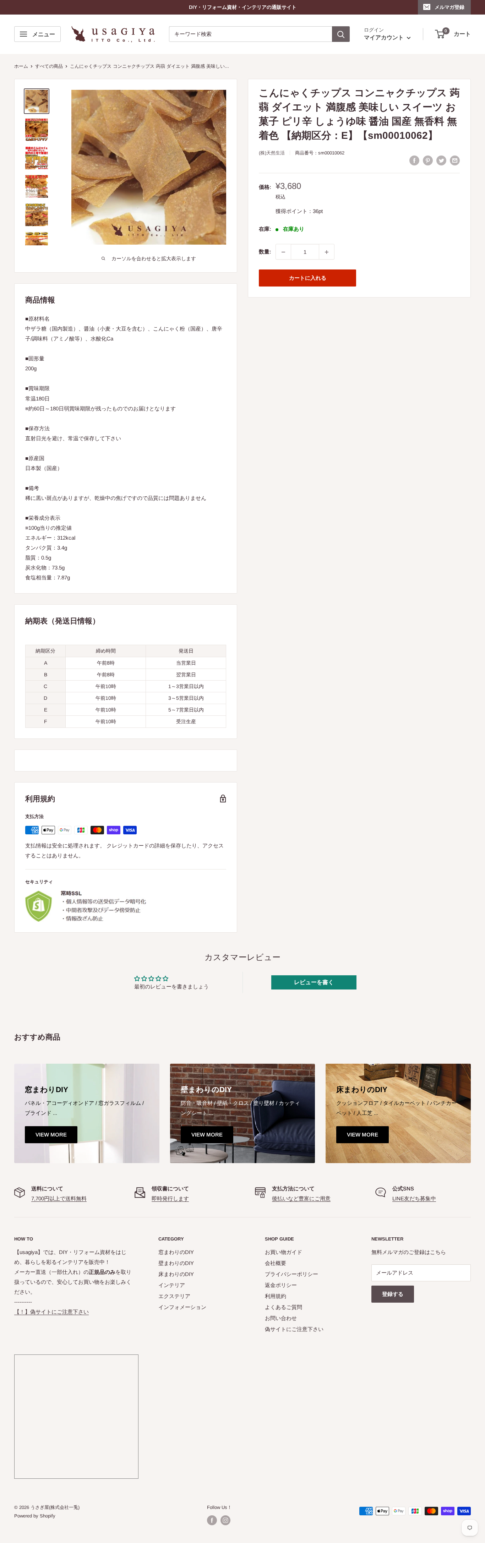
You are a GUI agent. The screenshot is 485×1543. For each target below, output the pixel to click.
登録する (392, 1294)
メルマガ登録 (449, 7)
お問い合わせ (281, 1318)
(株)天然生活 (272, 153)
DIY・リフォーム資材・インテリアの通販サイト (242, 7)
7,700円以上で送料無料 (59, 1198)
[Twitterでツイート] (441, 160)
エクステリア (174, 1296)
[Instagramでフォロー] (225, 1520)
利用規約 (275, 1296)
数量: (265, 252)
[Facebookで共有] (414, 160)
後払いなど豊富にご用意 (301, 1198)
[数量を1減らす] (283, 252)
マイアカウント (384, 38)
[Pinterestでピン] (428, 160)
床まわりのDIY (176, 1274)
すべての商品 (49, 66)
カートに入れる (307, 278)
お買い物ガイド (283, 1252)
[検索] (341, 34)
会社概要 (275, 1263)
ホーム (21, 66)
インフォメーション (182, 1307)
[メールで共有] (455, 160)
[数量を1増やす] (326, 252)
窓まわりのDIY (176, 1252)
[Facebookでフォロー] (212, 1520)
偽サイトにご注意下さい (294, 1329)
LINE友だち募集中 (414, 1198)
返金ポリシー (281, 1285)
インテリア (171, 1285)
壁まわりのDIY (176, 1263)
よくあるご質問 (283, 1307)
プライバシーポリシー (291, 1274)
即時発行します (170, 1198)
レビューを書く (314, 982)
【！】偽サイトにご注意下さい (51, 1312)
